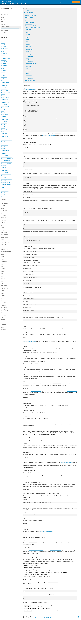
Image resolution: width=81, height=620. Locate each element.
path (27, 68)
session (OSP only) (29, 61)
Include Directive (28, 24)
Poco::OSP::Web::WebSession (67, 462)
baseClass (28, 34)
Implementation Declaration (30, 15)
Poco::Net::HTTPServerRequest (46, 531)
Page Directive (28, 29)
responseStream (29, 75)
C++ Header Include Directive (31, 25)
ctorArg (27, 37)
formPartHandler (29, 44)
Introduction (26, 10)
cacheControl (28, 59)
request (27, 71)
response (27, 73)
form (27, 42)
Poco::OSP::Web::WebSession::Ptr (66, 464)
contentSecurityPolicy (30, 49)
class (27, 30)
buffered (27, 58)
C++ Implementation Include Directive (32, 27)
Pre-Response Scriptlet (29, 22)
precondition (28, 66)
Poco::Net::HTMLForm (57, 383)
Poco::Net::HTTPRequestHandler (29, 89)
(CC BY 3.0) (49, 617)
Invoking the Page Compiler (29, 80)
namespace (28, 32)
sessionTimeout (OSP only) (31, 63)
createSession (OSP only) (31, 64)
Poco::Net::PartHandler (36, 391)
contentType (28, 46)
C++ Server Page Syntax (29, 12)
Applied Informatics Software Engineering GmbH (38, 617)
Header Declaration (29, 17)
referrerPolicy (28, 51)
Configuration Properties (29, 81)
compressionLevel (29, 56)
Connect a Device (75, 2)
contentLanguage (29, 47)
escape (27, 39)
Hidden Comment (28, 13)
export (27, 41)
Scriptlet (26, 20)
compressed (28, 54)
